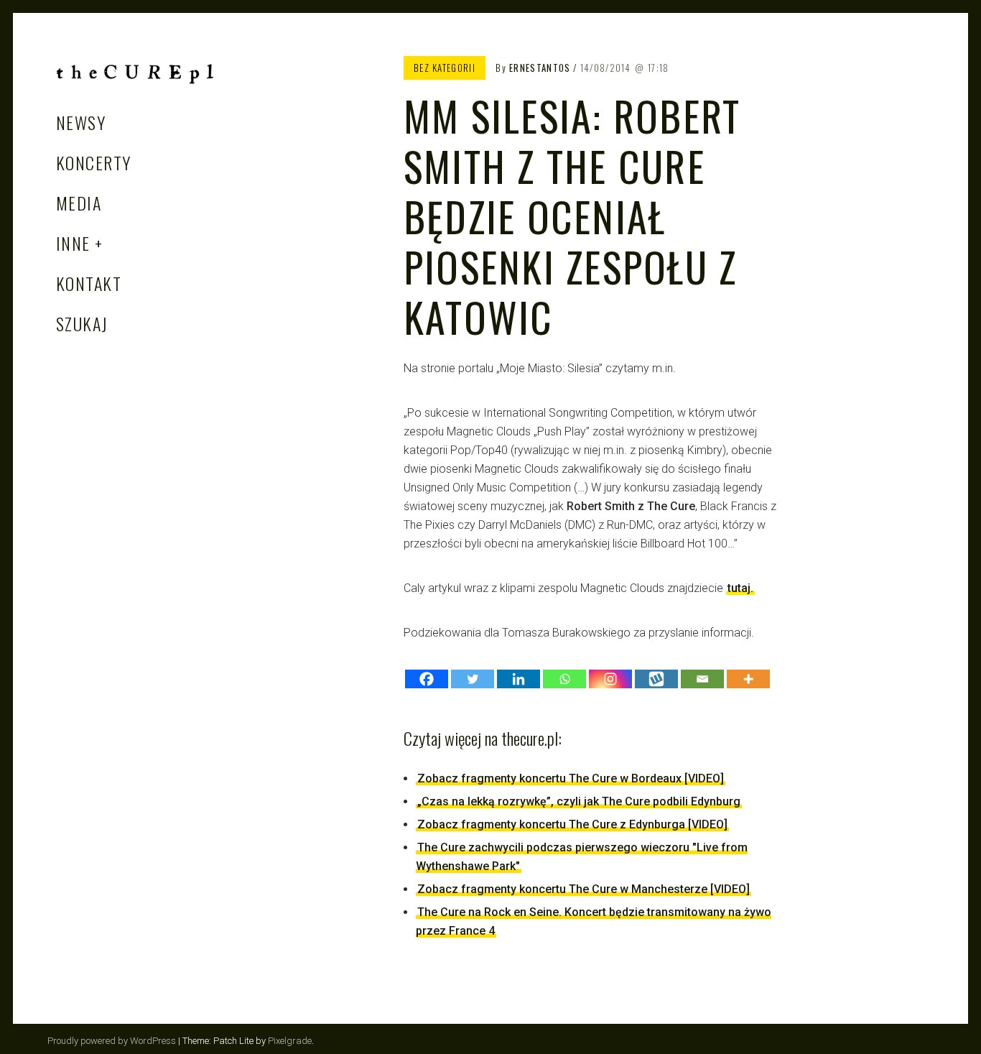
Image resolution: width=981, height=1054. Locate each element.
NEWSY (81, 122)
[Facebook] (426, 679)
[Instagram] (610, 679)
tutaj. (740, 588)
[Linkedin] (518, 679)
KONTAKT (88, 283)
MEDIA (78, 203)
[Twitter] (472, 679)
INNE (73, 243)
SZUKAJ (82, 323)
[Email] (702, 679)
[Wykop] (656, 679)
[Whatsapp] (564, 679)
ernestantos (539, 67)
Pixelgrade (290, 1040)
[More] (748, 679)
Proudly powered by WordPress (111, 1040)
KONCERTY (93, 162)
